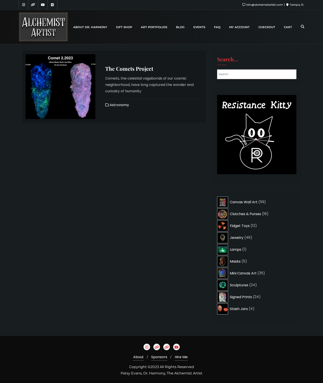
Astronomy (119, 104)
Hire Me (181, 356)
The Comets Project (129, 68)
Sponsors (159, 356)
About (138, 356)
